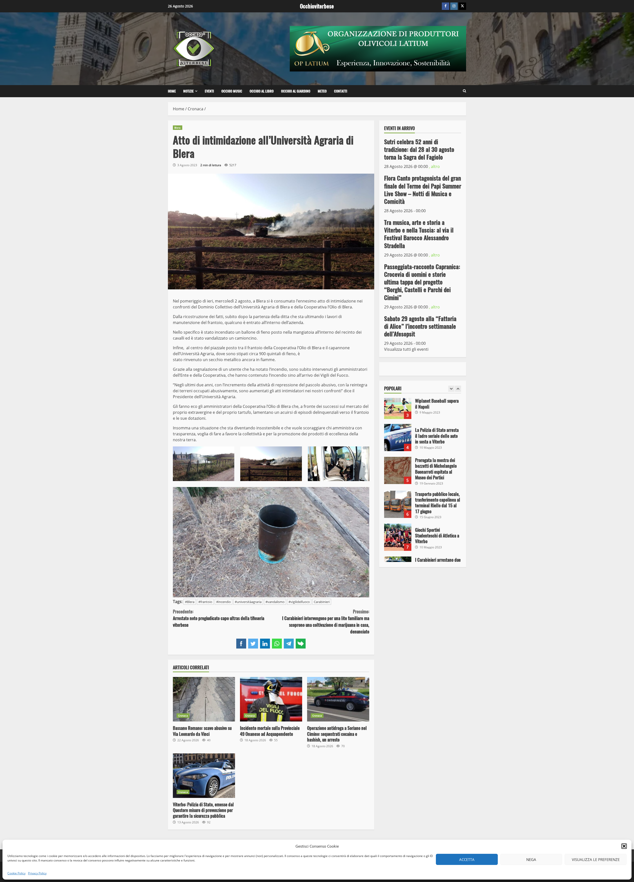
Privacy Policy (37, 873)
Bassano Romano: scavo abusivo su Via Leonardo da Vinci (204, 699)
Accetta (467, 859)
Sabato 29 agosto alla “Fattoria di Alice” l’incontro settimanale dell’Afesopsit (420, 326)
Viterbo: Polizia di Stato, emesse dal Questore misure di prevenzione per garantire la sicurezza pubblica (204, 775)
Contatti (340, 91)
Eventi (209, 91)
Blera (177, 127)
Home (172, 91)
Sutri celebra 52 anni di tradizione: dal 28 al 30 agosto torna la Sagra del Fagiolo (419, 149)
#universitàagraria (248, 602)
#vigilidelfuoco (299, 602)
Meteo (322, 91)
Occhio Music (231, 91)
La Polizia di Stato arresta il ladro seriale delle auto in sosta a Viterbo (397, 437)
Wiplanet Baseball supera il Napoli (397, 405)
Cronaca (183, 715)
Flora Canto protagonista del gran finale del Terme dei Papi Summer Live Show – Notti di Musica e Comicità (422, 189)
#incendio (223, 602)
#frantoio (205, 602)
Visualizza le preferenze (596, 859)
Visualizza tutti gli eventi (406, 349)
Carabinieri (322, 602)
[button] (624, 846)
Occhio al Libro (262, 91)
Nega (531, 859)
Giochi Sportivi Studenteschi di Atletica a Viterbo (397, 537)
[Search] (464, 91)
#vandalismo (275, 602)
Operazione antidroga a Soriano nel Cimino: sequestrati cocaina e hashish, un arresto (338, 699)
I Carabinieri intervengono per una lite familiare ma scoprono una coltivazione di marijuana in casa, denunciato (325, 621)
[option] (423, 408)
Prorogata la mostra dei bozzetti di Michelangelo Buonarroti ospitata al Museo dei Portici (397, 470)
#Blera (189, 602)
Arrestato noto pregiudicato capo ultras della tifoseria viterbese (218, 618)
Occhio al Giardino (295, 91)
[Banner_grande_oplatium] (378, 48)
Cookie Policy (16, 873)
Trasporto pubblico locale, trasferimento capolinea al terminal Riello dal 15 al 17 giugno (397, 504)
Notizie (188, 91)
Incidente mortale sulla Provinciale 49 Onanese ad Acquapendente (271, 699)
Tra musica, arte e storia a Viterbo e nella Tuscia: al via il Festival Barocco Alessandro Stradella (418, 234)
